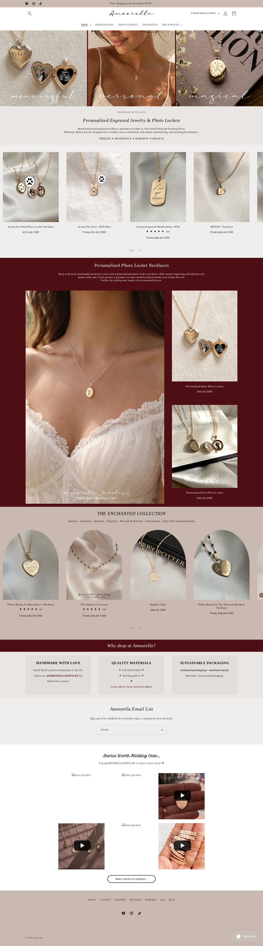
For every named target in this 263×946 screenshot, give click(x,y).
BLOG (172, 900)
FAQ (162, 900)
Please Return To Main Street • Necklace (31, 604)
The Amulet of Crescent (94, 604)
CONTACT (105, 900)
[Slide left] (123, 250)
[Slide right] (140, 250)
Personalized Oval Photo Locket (204, 492)
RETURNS (136, 900)
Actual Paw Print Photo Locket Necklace (31, 226)
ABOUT (92, 900)
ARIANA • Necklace (221, 226)
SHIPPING (120, 900)
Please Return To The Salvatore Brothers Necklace (221, 606)
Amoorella (38, 938)
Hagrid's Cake (158, 604)
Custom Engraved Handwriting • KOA (158, 226)
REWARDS (151, 900)
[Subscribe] (161, 729)
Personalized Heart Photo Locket (205, 386)
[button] (30, 13)
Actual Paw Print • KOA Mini (94, 226)
